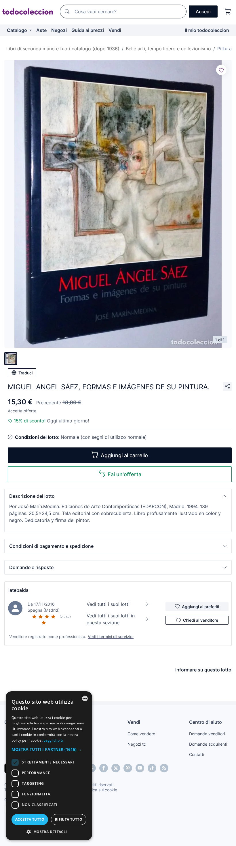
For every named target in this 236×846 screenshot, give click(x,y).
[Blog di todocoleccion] (164, 768)
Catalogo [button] (17, 30)
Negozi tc (136, 744)
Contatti (196, 754)
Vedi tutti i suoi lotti (108, 604)
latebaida (18, 590)
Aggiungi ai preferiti (200, 606)
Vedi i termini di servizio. (111, 636)
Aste (41, 30)
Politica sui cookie (100, 789)
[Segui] (221, 70)
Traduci (25, 372)
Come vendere (141, 733)
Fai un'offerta (124, 474)
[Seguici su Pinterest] (127, 768)
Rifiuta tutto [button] (68, 819)
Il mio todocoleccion (207, 30)
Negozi (59, 30)
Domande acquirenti (208, 744)
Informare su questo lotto (203, 670)
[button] (118, 496)
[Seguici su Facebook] (103, 768)
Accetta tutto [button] (29, 819)
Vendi (115, 30)
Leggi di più (53, 740)
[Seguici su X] (115, 768)
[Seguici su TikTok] (152, 768)
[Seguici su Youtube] (140, 768)
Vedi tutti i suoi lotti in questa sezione (111, 619)
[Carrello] (227, 11)
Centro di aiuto (205, 722)
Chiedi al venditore (200, 620)
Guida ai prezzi (87, 30)
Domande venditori (207, 733)
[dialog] (49, 765)
